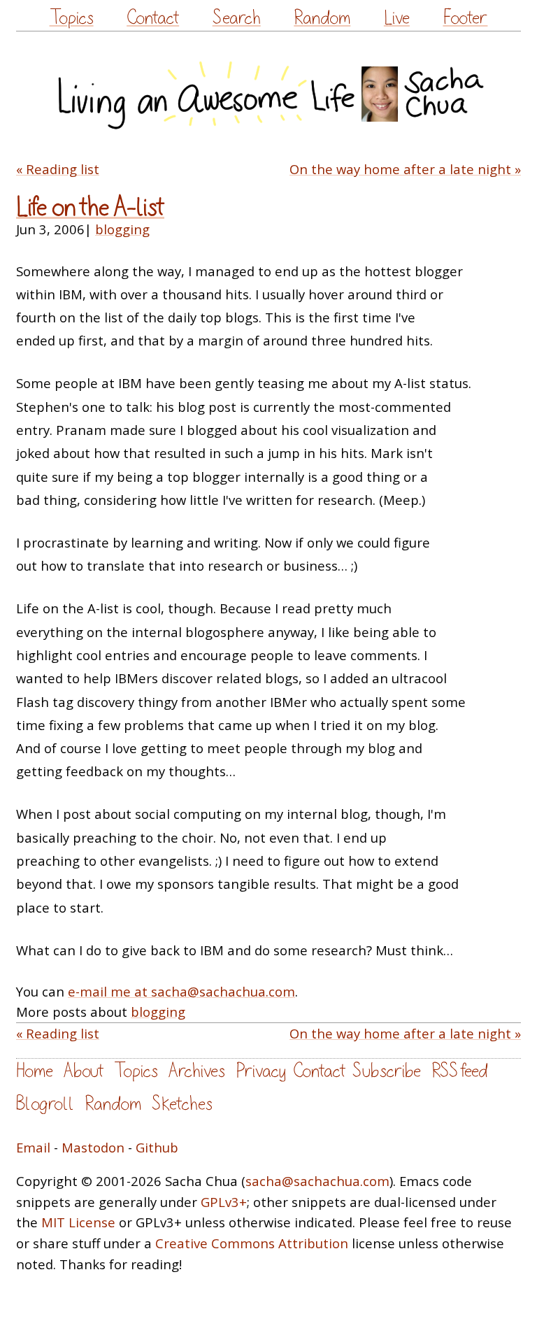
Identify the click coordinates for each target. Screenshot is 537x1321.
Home (34, 1071)
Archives (197, 1071)
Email (33, 1147)
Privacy (261, 1071)
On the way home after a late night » (405, 169)
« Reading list (57, 169)
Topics (72, 17)
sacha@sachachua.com (317, 1181)
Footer (465, 17)
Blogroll (45, 1103)
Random (322, 17)
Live (397, 17)
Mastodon (93, 1147)
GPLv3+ (224, 1202)
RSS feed (459, 1071)
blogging (122, 229)
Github (157, 1147)
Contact (153, 17)
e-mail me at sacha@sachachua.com (181, 991)
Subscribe (386, 1071)
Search (237, 17)
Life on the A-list (90, 207)
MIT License (78, 1222)
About (83, 1071)
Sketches (182, 1103)
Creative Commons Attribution (251, 1243)
